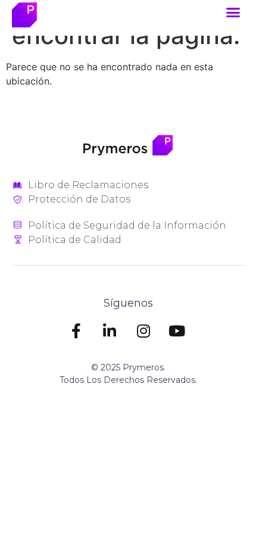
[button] (233, 12)
